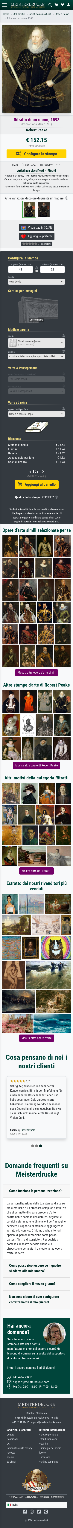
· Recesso (10, 1452)
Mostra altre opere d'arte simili (36, 672)
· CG (8, 1443)
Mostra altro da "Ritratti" (36, 871)
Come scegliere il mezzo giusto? (32, 1284)
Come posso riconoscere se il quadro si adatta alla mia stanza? (35, 1268)
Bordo (11, 277)
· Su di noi (11, 1461)
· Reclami (10, 1457)
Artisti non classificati (40, 14)
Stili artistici (19, 14)
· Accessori (44, 1457)
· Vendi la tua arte (48, 1439)
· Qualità (43, 1443)
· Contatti (10, 1434)
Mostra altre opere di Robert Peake (36, 765)
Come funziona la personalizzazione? (35, 1191)
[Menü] (4, 5)
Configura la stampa (39, 153)
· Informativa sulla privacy (19, 1448)
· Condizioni (12, 1439)
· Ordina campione (48, 1461)
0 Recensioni (44, 243)
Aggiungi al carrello (39, 484)
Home (6, 14)
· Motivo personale (48, 1434)
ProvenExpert (28, 1130)
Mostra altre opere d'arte (37, 1038)
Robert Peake (62, 14)
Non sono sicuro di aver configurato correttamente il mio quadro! (34, 1299)
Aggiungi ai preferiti (39, 236)
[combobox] (36, 282)
